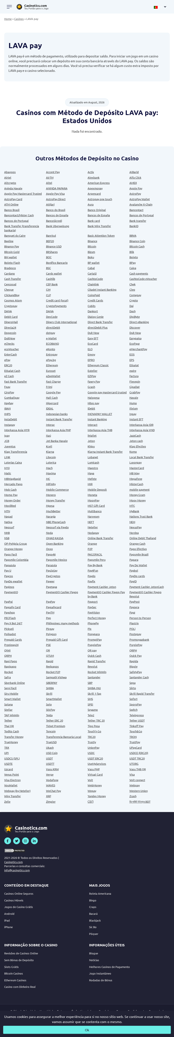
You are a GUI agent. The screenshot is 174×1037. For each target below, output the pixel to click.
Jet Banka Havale (57, 441)
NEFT (91, 522)
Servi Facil (10, 688)
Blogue (93, 953)
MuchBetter (53, 511)
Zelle (7, 801)
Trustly (92, 742)
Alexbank (94, 177)
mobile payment (139, 489)
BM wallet (10, 257)
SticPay (50, 709)
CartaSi (92, 273)
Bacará (93, 913)
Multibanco (95, 511)
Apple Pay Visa (55, 193)
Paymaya (51, 587)
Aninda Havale (13, 188)
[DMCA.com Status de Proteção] (14, 850)
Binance (92, 241)
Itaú (48, 435)
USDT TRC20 (137, 758)
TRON (133, 737)
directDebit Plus (98, 327)
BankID (133, 226)
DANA (8, 311)
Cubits (91, 306)
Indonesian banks (57, 414)
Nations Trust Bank (141, 516)
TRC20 (91, 737)
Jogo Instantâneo (100, 973)
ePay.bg (51, 360)
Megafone (135, 478)
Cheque (9, 289)
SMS (90, 699)
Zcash (132, 796)
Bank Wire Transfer (99, 226)
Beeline (8, 241)
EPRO (91, 360)
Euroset (51, 370)
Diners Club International (61, 322)
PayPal (8, 601)
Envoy (91, 354)
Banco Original (97, 210)
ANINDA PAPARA (56, 188)
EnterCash (10, 354)
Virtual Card (95, 774)
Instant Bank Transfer (59, 419)
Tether (8, 720)
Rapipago (10, 666)
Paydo (91, 576)
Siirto (132, 688)
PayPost (134, 601)
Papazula (10, 565)
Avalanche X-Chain (140, 204)
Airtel (7, 177)
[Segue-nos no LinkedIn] (34, 840)
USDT (49, 758)
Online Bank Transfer (100, 538)
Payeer (50, 581)
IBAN (7, 408)
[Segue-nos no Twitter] (16, 840)
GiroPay (9, 392)
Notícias (94, 960)
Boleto (133, 257)
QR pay (92, 650)
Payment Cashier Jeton (102, 587)
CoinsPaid (94, 295)
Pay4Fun (93, 570)
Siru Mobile (11, 693)
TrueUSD (51, 742)
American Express (99, 183)
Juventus (9, 446)
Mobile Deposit (97, 489)
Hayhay (8, 403)
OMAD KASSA (54, 538)
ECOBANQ (52, 343)
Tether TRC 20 (96, 720)
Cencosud (10, 284)
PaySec (92, 607)
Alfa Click (135, 177)
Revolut (92, 666)
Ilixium (133, 408)
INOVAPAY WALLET (100, 414)
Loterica (51, 462)
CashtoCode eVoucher (143, 278)
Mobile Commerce (57, 489)
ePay (7, 360)
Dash (132, 311)
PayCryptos (53, 576)
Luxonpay (135, 462)
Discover (134, 327)
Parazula (51, 565)
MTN (7, 511)
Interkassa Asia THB (100, 430)
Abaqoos (10, 172)
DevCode (52, 316)
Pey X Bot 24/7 (13, 623)
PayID (133, 581)
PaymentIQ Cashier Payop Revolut (145, 594)
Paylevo (9, 587)
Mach (49, 468)
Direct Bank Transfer (100, 322)
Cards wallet (54, 273)
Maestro (93, 468)
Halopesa (94, 397)
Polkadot (10, 634)
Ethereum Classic (98, 365)
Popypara (94, 634)
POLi (132, 628)
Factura (134, 376)
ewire (132, 370)
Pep (48, 618)
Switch (133, 709)
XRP (48, 796)
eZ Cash (9, 376)
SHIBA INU (94, 688)
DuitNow (9, 338)
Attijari (50, 204)
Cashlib (50, 278)
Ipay (7, 435)
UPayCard (135, 747)
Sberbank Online (14, 682)
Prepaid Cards (13, 639)
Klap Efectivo (137, 446)
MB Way (134, 473)
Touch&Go (135, 731)
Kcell (49, 446)
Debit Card (11, 316)
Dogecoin (10, 333)
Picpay (50, 628)
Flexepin (134, 381)
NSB (6, 538)
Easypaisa (135, 338)
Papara (133, 559)
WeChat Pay (53, 791)
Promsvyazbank (139, 639)
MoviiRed (10, 505)
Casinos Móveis (13, 900)
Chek (132, 284)
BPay (132, 262)
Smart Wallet (12, 699)
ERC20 (8, 365)
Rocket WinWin (97, 672)
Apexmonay (95, 188)
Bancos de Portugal (141, 215)
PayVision (94, 612)
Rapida (133, 661)
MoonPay (93, 500)
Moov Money (137, 500)
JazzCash (135, 435)
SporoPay (135, 704)
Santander (94, 677)
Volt (90, 780)
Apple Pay (135, 188)
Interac (50, 424)
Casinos (19, 19)
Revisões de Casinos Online (21, 953)
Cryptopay (10, 306)
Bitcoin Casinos (13, 973)
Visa (132, 774)
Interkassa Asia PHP (58, 430)
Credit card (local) (57, 300)
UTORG (134, 763)
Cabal (91, 268)
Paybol (133, 570)
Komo (133, 451)
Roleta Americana (100, 893)
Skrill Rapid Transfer (141, 693)
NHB (7, 532)
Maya (91, 473)
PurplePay (135, 645)
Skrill (49, 693)
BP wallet (94, 262)
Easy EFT (93, 338)
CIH (48, 289)
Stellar (8, 709)
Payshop (9, 612)
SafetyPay (135, 672)
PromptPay (95, 639)
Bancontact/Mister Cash (19, 215)
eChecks (9, 343)
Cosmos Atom (13, 300)
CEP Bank (52, 284)
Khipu (91, 446)
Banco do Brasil (55, 210)
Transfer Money (13, 737)
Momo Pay (10, 495)
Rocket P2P (53, 672)
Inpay (132, 414)
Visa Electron (12, 780)
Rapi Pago (10, 661)
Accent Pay (53, 172)
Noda (49, 532)
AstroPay (135, 193)
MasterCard (136, 468)
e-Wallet (51, 338)
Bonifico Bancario (57, 262)
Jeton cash (136, 441)
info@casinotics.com (17, 870)
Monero (51, 495)
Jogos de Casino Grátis (18, 907)
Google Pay (53, 392)
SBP (90, 682)
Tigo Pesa (94, 726)
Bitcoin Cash (137, 246)
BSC (48, 268)
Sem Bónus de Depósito (19, 960)
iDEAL (49, 408)
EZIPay (92, 376)
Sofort (133, 699)
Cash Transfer (12, 278)
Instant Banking (97, 419)
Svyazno (93, 709)
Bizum (91, 252)
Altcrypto (10, 183)
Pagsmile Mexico (56, 559)
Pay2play (51, 570)
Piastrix (134, 623)
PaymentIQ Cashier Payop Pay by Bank (106, 594)
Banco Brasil (12, 210)
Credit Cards (95, 300)
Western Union (138, 791)
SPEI (90, 704)
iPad (7, 920)
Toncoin (51, 731)
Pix (89, 628)
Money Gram (137, 495)
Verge (49, 774)
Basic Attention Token (101, 235)
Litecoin (51, 457)
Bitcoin (92, 246)
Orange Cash (137, 543)
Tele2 (91, 715)
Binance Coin (137, 241)
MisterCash (136, 484)
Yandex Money (97, 796)
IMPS (7, 414)
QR (48, 650)
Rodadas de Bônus (100, 980)
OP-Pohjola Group (15, 543)
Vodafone (52, 780)
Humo (133, 403)
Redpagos (52, 666)
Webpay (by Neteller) (17, 791)
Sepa (132, 682)
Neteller (93, 527)
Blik (131, 252)
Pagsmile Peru (96, 559)
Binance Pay (11, 246)
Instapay (9, 424)
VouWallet (10, 785)
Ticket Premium (55, 726)
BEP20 (50, 241)
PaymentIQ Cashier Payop (62, 592)
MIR (90, 484)
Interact (92, 424)
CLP (48, 295)
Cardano (9, 273)
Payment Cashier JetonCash (146, 587)
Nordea (134, 532)
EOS (132, 354)
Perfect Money (97, 618)
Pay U (7, 570)
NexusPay (135, 527)
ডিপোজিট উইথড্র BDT (139, 801)
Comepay (135, 295)
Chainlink (93, 284)
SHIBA (50, 688)
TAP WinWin (11, 715)
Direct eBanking (139, 322)
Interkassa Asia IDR (141, 424)
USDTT (50, 763)
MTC (132, 505)
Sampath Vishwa (56, 677)
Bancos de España (57, 215)
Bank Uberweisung (57, 226)
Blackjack (95, 920)
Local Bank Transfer (141, 457)
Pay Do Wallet (138, 565)
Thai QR (9, 726)
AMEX (133, 183)
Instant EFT (136, 419)
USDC (91, 753)
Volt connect (137, 780)
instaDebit (10, 419)
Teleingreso (136, 715)
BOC (49, 257)
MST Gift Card (96, 505)
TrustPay (134, 742)
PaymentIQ (11, 592)
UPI (6, 753)
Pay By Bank (95, 565)
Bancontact (136, 210)
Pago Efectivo (138, 549)
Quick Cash (94, 655)
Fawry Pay (94, 381)
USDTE (8, 763)
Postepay (135, 634)
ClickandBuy (11, 295)
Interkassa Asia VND (142, 430)
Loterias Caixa (13, 462)
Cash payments (138, 273)
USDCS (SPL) (12, 758)
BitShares (52, 252)
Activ (91, 172)
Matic (7, 473)
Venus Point (11, 774)
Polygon (51, 634)
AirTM (49, 177)
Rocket (8, 672)
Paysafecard (53, 607)
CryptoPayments (56, 306)
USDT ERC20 (95, 758)
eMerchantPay (138, 349)
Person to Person (140, 618)
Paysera (134, 607)
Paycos (8, 576)
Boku (91, 257)
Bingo (92, 900)
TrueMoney (11, 742)
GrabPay (134, 392)
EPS (131, 360)
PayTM (50, 612)
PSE (48, 645)
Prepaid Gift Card (57, 639)
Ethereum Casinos (15, 980)
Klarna (50, 451)
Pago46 (51, 554)
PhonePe (93, 623)
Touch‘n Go (94, 731)
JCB (6, 441)
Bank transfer (137, 220)
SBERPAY (51, 682)
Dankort (93, 311)
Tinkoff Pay (136, 726)
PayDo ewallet (13, 581)
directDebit (53, 327)
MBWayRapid (12, 478)
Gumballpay (11, 397)
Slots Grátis (11, 967)
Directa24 (10, 327)
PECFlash (10, 618)
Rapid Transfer (97, 661)
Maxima (51, 473)
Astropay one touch (100, 199)
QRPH (133, 650)
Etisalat (134, 365)
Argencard (94, 193)
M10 (7, 468)
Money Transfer (55, 500)
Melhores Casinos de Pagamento (109, 967)
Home (8, 19)
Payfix (91, 581)
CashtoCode (95, 278)
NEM (132, 522)
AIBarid (134, 172)
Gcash (91, 387)
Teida (49, 715)
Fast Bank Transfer (15, 381)
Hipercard (52, 403)
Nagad (8, 516)
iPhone (8, 927)
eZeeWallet (53, 376)
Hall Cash (52, 397)
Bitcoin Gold (12, 252)
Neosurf (9, 527)
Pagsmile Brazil (139, 554)
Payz (132, 612)
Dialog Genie (96, 316)
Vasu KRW (52, 769)
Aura (91, 204)
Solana (8, 704)
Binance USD (54, 246)
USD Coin (52, 753)
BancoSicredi (54, 220)
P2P (90, 549)
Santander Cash (139, 677)
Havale (133, 397)
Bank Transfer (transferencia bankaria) (21, 228)
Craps (92, 907)
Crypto (133, 300)
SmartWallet (54, 699)
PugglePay (94, 645)
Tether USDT (137, 720)
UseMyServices (97, 763)
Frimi (49, 387)
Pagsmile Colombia (16, 559)
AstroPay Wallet (139, 199)
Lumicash (93, 462)
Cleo (132, 289)
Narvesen (93, 516)
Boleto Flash (12, 262)
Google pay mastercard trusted (107, 392)
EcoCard (93, 343)
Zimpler (51, 801)
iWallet (92, 435)
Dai (131, 306)
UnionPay (93, 747)
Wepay (92, 791)
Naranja (51, 516)
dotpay (50, 333)
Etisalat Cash (12, 370)
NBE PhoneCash (56, 522)
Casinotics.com (13, 862)
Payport (93, 601)
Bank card (94, 220)
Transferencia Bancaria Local (63, 737)
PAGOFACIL (95, 554)
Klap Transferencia (15, 451)
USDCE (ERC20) (138, 753)
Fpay (7, 387)
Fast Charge (53, 381)
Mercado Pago (13, 484)
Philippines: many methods (62, 623)
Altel (49, 183)
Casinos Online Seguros (18, 893)
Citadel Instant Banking (102, 289)
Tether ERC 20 (54, 720)
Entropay (51, 354)
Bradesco (10, 268)
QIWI (7, 650)
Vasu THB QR (137, 769)
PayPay (50, 601)
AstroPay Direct (56, 199)
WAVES (50, 785)
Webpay (134, 785)
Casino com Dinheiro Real (20, 986)
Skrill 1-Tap (94, 693)
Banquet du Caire (14, 235)
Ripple (133, 666)
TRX (6, 747)
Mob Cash (10, 489)
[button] (160, 7)
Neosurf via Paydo (57, 527)
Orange (92, 543)
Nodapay (93, 532)
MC (48, 478)
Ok (87, 1030)
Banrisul (51, 235)
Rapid (49, 661)
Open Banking (54, 543)
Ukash (50, 747)
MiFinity (51, 484)
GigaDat (134, 387)
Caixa (132, 268)
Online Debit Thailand (142, 538)
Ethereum (52, 365)
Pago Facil (10, 554)
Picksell (9, 628)
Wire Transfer (12, 796)
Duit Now (93, 333)
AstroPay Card (13, 199)
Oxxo (49, 549)
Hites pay (93, 403)
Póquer (93, 934)
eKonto (50, 349)
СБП (90, 801)
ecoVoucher (11, 349)
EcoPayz (134, 343)
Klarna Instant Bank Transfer (105, 451)
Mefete (92, 478)
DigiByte (134, 316)
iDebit (91, 408)
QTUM (50, 655)
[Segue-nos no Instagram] (25, 840)
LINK (7, 457)
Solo (49, 704)
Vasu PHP (94, 769)
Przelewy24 (11, 645)
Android (9, 913)
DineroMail (11, 322)
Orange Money (13, 549)
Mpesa (50, 505)
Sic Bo (93, 927)
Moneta (92, 495)
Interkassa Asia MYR (16, 430)
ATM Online (11, 204)
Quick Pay (135, 655)
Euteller (92, 370)
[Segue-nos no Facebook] (7, 840)
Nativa (8, 522)
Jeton (91, 441)
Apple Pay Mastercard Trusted (23, 193)
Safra (7, 677)
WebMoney (95, 785)
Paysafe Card (12, 607)
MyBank (134, 511)
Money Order (12, 500)
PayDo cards (137, 576)
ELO (90, 349)
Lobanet (93, 457)
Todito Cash (11, 731)
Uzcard (8, 769)
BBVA (132, 235)
